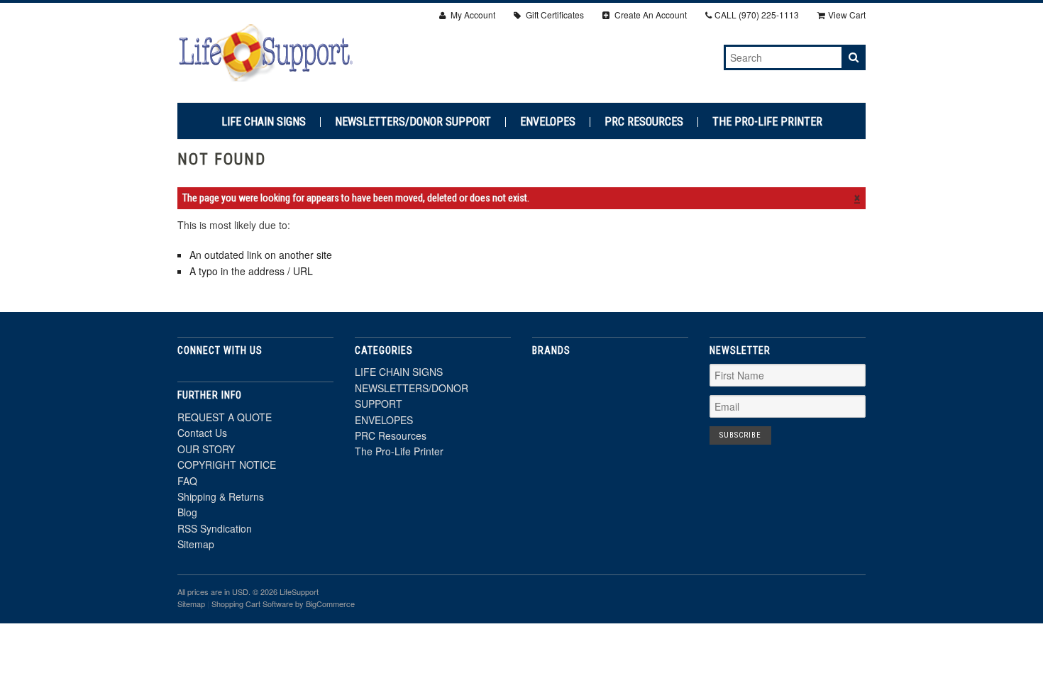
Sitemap (195, 544)
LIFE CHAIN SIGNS (263, 122)
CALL (756, 15)
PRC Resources (644, 122)
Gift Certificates (554, 15)
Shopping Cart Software (252, 603)
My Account (471, 15)
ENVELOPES (547, 122)
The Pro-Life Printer (767, 122)
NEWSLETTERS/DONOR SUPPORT (413, 122)
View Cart (847, 15)
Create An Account (649, 15)
